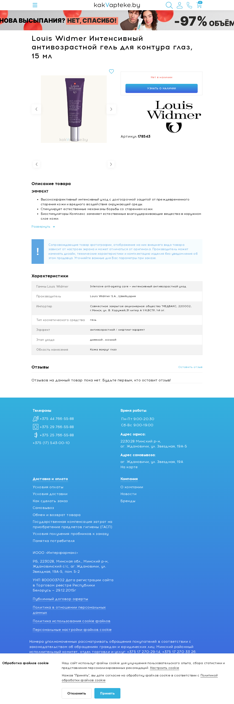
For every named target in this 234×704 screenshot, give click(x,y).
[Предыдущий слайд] (36, 109)
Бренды (127, 501)
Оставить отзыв (190, 367)
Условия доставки (50, 494)
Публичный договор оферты (60, 599)
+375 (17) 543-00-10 (51, 443)
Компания (129, 479)
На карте (129, 467)
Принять (107, 693)
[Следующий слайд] (111, 109)
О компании (131, 487)
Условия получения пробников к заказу (71, 534)
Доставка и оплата (50, 479)
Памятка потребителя (53, 541)
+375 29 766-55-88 (57, 427)
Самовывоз (43, 508)
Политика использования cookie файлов (71, 621)
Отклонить (76, 693)
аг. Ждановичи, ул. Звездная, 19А (151, 462)
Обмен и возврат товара (56, 515)
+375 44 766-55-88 (57, 419)
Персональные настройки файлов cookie (72, 630)
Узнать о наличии (161, 88)
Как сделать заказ (50, 501)
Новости (128, 494)
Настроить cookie (164, 668)
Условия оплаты (48, 487)
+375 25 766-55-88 (57, 435)
